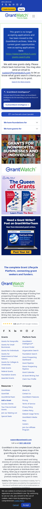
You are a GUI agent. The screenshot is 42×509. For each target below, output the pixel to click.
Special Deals (6, 416)
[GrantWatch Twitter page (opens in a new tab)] (9, 331)
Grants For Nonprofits (9, 341)
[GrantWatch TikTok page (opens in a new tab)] (32, 331)
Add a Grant (6, 400)
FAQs (24, 420)
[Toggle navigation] (33, 16)
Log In (21, 9)
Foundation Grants (8, 375)
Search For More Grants (21, 82)
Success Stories (7, 404)
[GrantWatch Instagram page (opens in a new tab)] (26, 331)
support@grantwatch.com (16, 72)
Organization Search (30, 350)
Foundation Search (29, 354)
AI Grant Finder (28, 347)
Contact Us (26, 393)
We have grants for (12, 128)
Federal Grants (7, 371)
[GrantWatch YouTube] (13, 4)
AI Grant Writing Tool (30, 376)
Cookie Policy (19, 501)
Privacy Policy (27, 407)
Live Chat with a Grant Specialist (23, 114)
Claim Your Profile (29, 379)
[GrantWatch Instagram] (17, 4)
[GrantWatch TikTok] (21, 4)
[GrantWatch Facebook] (2, 4)
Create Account (8, 9)
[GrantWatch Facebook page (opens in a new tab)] (3, 331)
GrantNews (5, 390)
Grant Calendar (28, 372)
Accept (26, 505)
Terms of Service (28, 404)
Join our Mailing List (9, 413)
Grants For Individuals (10, 350)
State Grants (6, 368)
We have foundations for (15, 122)
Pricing (25, 400)
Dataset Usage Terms (30, 414)
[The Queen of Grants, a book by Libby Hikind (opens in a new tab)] (21, 194)
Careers (25, 424)
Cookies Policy (27, 410)
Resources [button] (6, 386)
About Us (26, 390)
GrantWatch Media (29, 417)
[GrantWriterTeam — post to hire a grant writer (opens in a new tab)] (21, 235)
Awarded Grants (7, 378)
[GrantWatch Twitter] (6, 4)
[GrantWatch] (16, 16)
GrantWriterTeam (8, 397)
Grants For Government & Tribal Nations (9, 356)
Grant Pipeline (28, 363)
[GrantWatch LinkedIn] (10, 4)
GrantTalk (5, 393)
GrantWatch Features (30, 397)
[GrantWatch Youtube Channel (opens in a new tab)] (21, 331)
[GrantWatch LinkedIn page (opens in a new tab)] (15, 331)
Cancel (16, 505)
